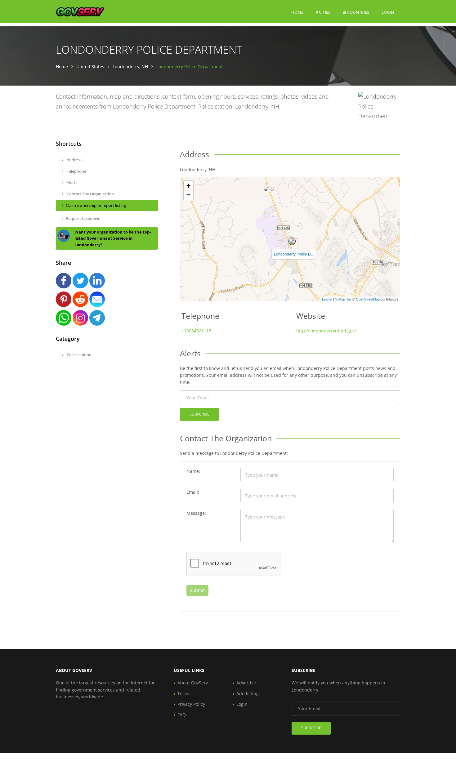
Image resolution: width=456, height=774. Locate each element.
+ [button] (188, 185)
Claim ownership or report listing (96, 205)
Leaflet (327, 298)
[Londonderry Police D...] (292, 241)
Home (297, 12)
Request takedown (83, 218)
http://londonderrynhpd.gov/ (326, 331)
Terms (183, 693)
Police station (79, 355)
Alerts (71, 182)
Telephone (76, 171)
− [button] (188, 195)
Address (74, 159)
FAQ (181, 715)
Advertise (246, 683)
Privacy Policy (191, 704)
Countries (357, 12)
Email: (192, 492)
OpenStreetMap (368, 298)
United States (90, 66)
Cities (324, 12)
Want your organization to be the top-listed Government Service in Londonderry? (112, 238)
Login (388, 12)
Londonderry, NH (130, 66)
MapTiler (344, 298)
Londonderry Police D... (294, 253)
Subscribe (199, 414)
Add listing (247, 693)
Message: (196, 513)
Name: (193, 471)
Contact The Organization (90, 194)
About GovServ (192, 683)
